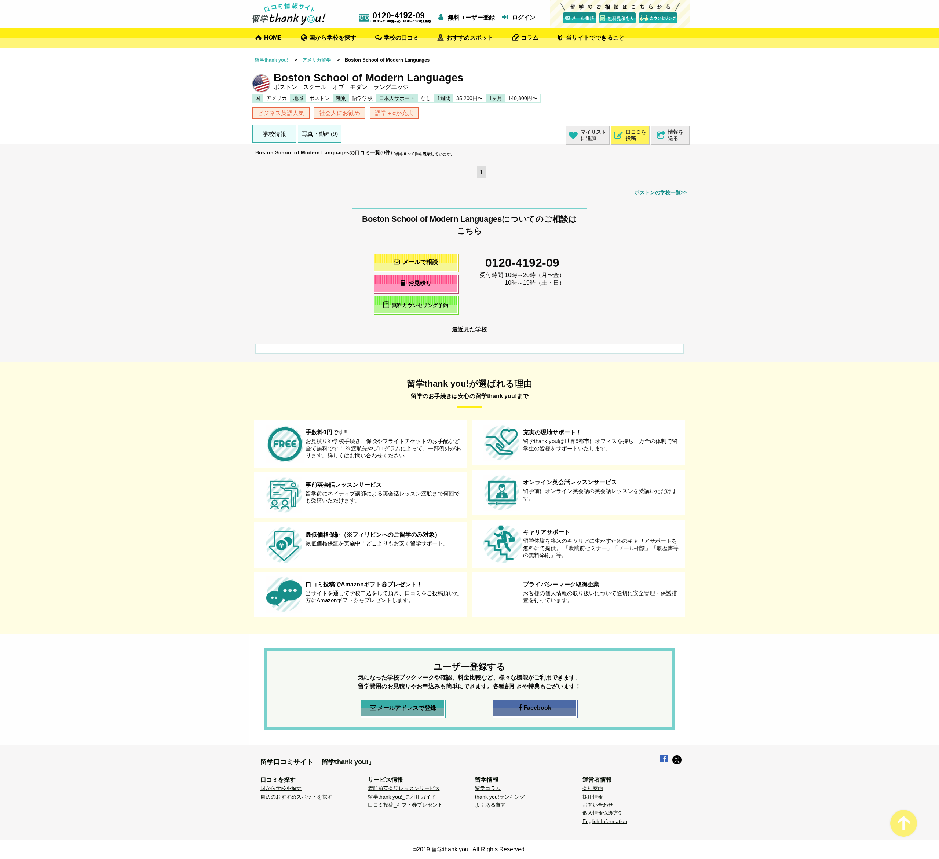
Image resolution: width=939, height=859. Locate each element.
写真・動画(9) (320, 134)
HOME (273, 37)
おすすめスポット (469, 37)
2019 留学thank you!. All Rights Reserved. (471, 849)
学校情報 (274, 134)
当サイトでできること (595, 37)
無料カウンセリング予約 (420, 305)
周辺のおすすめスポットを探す (296, 797)
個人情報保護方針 (603, 813)
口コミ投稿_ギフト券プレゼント (405, 805)
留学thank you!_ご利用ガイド (402, 797)
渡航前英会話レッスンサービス (404, 788)
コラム (529, 37)
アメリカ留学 (316, 60)
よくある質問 (490, 805)
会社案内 (592, 788)
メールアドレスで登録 (406, 708)
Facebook (537, 708)
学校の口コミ (401, 37)
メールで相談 (420, 262)
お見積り (420, 283)
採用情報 (592, 797)
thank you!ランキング (500, 797)
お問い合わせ (597, 805)
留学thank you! (271, 60)
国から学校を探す (332, 37)
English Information (604, 821)
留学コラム (488, 788)
